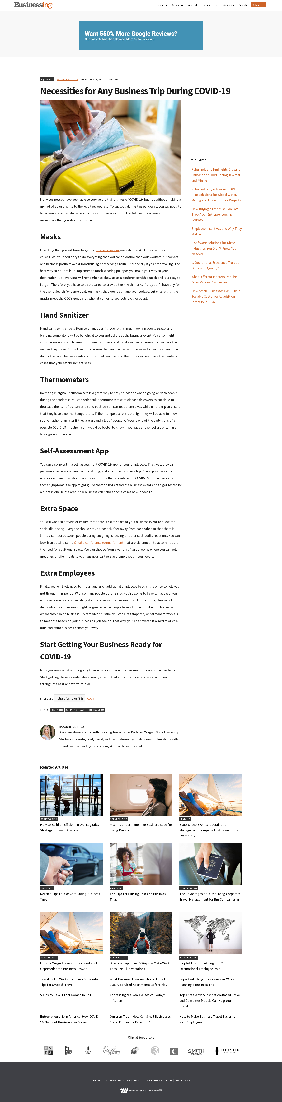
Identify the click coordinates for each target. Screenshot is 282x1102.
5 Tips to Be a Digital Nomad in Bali (65, 995)
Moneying (116, 888)
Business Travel (75, 710)
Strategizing (49, 819)
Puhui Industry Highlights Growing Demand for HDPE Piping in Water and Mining (216, 175)
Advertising (182, 1080)
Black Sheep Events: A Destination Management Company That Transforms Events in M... (208, 830)
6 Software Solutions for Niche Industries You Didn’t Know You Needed (213, 248)
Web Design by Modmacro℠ (145, 1090)
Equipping (47, 79)
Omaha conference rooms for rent (98, 542)
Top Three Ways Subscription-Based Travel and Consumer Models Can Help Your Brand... (210, 1000)
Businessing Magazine (33, 5)
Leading (185, 819)
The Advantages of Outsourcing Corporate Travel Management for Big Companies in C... (210, 899)
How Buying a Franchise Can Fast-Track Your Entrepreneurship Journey (215, 214)
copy (90, 698)
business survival (108, 250)
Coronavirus (96, 710)
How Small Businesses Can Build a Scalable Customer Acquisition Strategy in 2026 (215, 296)
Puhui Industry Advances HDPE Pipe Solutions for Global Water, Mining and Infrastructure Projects (216, 194)
